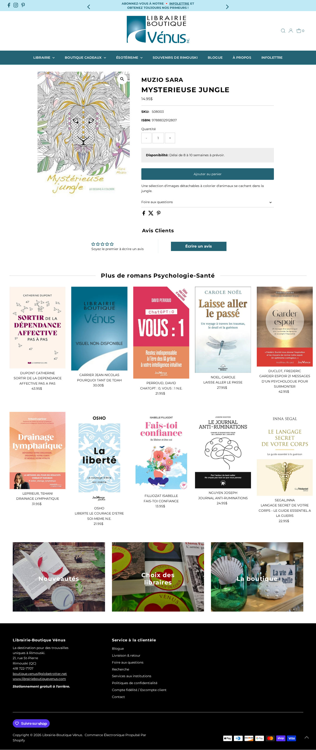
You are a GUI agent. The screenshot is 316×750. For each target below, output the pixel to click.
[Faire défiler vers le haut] (306, 737)
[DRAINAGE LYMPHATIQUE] (37, 450)
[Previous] (89, 5)
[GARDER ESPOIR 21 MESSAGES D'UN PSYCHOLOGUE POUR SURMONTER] (285, 327)
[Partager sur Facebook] (144, 214)
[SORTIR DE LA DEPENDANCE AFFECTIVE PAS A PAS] (37, 328)
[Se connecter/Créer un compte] (291, 31)
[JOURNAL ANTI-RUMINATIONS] (223, 450)
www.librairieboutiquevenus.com (39, 679)
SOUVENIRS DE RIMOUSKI (175, 57)
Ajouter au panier (208, 174)
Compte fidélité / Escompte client (139, 690)
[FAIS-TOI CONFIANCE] (161, 451)
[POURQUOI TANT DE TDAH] (99, 328)
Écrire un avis (198, 246)
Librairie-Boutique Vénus (62, 735)
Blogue (215, 57)
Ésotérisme (127, 57)
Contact (118, 697)
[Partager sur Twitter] (151, 214)
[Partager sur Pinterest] (159, 214)
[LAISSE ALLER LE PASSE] (223, 330)
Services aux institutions (131, 676)
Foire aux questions (157, 202)
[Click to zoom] (122, 79)
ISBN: (146, 120)
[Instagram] (15, 5)
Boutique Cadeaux (84, 57)
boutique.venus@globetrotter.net (40, 674)
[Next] (227, 5)
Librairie (42, 57)
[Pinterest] (23, 5)
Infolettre (272, 57)
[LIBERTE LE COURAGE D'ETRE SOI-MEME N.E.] (99, 458)
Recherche (120, 669)
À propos (242, 57)
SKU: (145, 112)
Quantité (148, 129)
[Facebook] (8, 5)
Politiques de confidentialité (134, 683)
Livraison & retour (126, 655)
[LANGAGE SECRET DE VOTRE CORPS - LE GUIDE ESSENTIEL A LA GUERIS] (285, 454)
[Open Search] (283, 31)
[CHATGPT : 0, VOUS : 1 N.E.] (161, 333)
